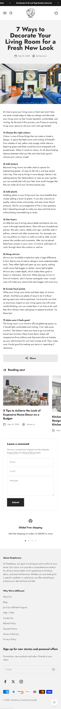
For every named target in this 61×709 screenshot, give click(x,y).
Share (33, 358)
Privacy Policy (12, 452)
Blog (5, 602)
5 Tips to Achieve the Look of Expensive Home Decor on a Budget (22, 414)
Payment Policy (10, 628)
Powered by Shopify (29, 700)
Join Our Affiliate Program (15, 607)
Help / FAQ (8, 612)
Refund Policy (9, 623)
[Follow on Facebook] (5, 682)
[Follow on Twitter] (13, 682)
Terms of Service (29, 452)
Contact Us (8, 618)
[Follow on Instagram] (21, 682)
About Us (7, 596)
